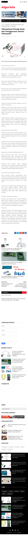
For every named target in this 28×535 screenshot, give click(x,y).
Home (2, 24)
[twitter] (26, 2)
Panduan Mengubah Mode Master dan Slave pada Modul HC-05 (19, 376)
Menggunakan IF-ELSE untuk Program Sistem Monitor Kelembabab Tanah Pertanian (15, 438)
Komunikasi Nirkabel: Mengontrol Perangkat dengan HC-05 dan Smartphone (12, 277)
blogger (24, 292)
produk (17, 447)
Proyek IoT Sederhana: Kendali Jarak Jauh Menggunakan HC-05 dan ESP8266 (11, 249)
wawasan (7, 24)
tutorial (11, 447)
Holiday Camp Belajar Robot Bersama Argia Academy (15, 431)
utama (4, 449)
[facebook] (22, 2)
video (22, 447)
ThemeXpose (14, 532)
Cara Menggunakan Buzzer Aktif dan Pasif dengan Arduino (19, 472)
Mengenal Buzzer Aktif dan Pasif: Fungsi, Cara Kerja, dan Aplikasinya (19, 464)
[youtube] (20, 2)
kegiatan (10, 449)
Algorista (8, 7)
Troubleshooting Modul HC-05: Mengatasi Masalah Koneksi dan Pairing (11, 263)
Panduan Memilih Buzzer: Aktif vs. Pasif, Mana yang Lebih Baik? (18, 456)
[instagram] (24, 2)
